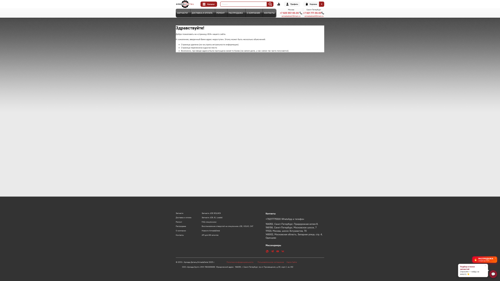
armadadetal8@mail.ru (314, 16)
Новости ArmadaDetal (211, 230)
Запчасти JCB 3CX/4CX (211, 213)
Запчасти (182, 13)
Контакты (269, 13)
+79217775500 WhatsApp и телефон (285, 219)
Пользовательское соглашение (272, 262)
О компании (253, 13)
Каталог (211, 4)
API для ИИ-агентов (210, 235)
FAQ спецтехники (209, 222)
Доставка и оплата (202, 13)
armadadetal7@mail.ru (291, 16)
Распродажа (236, 13)
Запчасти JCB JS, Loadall (212, 217)
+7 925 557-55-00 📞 (291, 12)
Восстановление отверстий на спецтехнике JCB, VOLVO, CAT (227, 226)
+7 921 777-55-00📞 (313, 12)
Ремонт (220, 13)
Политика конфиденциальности (241, 262)
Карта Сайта (292, 262)
